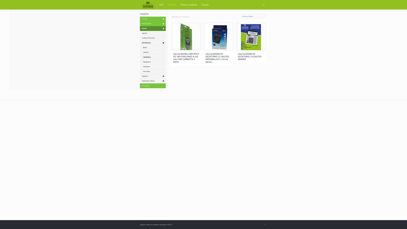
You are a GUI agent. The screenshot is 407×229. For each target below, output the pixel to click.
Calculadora (147, 57)
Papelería (145, 76)
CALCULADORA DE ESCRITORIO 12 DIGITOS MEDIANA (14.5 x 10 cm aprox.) (217, 57)
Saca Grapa (146, 71)
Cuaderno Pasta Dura (148, 38)
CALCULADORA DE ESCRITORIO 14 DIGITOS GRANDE (249, 56)
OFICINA (144, 28)
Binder (145, 47)
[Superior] (148, 5)
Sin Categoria (145, 86)
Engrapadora (147, 62)
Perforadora (146, 67)
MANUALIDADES (146, 24)
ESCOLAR (144, 19)
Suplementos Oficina (148, 81)
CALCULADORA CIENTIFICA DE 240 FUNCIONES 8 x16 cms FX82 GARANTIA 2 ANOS (186, 57)
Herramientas (146, 43)
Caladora (146, 52)
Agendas (144, 33)
